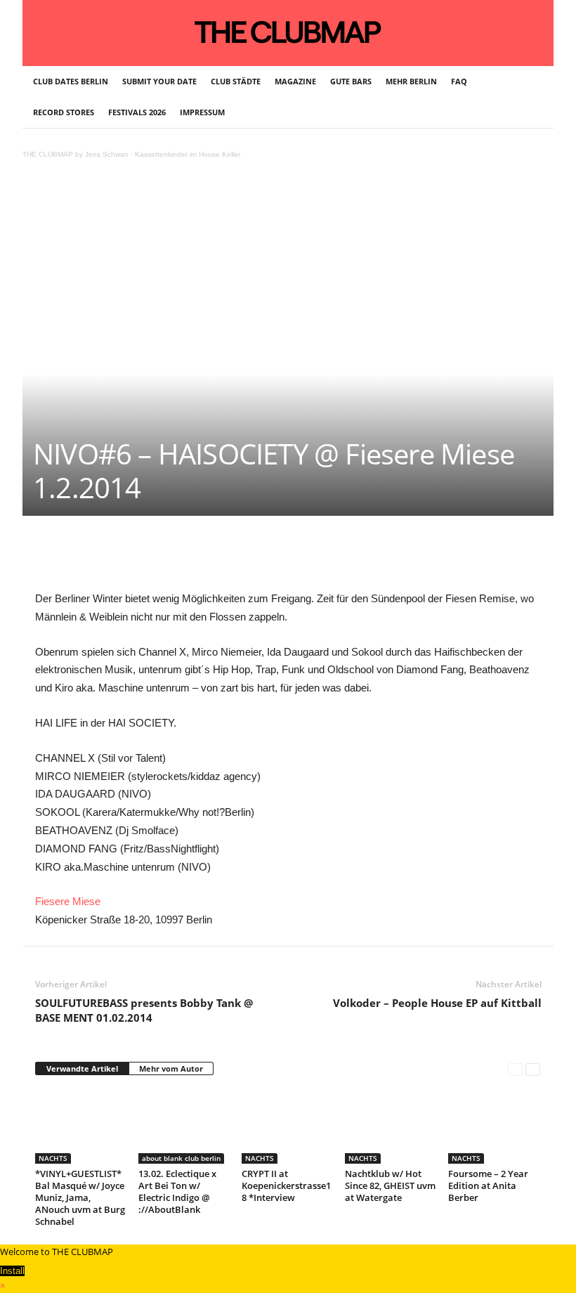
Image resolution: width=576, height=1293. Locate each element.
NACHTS (53, 1158)
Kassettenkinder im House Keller (187, 154)
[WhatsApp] (199, 558)
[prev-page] (515, 1069)
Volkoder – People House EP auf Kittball (437, 1003)
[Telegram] (329, 558)
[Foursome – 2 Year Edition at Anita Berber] (493, 1126)
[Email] (296, 558)
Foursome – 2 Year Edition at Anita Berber (488, 1185)
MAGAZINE (295, 81)
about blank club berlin (181, 1158)
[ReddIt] (264, 558)
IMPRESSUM (202, 112)
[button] (532, 97)
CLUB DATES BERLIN (70, 81)
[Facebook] (135, 558)
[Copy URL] (361, 558)
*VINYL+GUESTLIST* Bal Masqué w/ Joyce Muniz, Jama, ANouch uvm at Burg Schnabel (80, 1197)
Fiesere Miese (67, 901)
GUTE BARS (351, 81)
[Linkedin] (232, 558)
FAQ (459, 81)
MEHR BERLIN (411, 81)
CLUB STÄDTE (236, 81)
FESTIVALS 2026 (137, 112)
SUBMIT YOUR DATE (159, 81)
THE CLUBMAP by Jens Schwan (75, 154)
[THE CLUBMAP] (288, 31)
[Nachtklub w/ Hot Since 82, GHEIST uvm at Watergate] (390, 1126)
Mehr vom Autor (171, 1068)
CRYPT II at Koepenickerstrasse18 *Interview (286, 1185)
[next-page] (532, 1069)
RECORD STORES (63, 112)
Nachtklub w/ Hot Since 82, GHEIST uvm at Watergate (390, 1185)
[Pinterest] (167, 558)
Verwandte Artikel (82, 1068)
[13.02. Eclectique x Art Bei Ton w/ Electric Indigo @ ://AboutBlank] (184, 1126)
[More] (394, 558)
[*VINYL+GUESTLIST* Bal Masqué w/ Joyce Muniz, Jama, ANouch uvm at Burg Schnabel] (80, 1126)
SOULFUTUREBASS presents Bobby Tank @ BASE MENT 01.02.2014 (144, 1010)
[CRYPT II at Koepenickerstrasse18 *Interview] (287, 1126)
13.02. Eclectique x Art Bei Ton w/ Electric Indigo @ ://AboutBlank (177, 1191)
